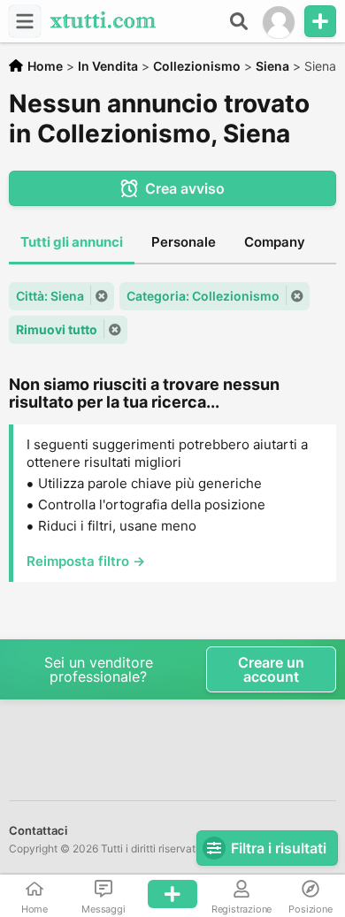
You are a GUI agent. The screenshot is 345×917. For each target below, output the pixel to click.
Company (274, 241)
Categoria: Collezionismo (203, 295)
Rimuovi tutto (56, 329)
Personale (183, 241)
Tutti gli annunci (71, 241)
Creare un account (271, 669)
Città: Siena (50, 295)
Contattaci (38, 830)
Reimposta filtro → (86, 561)
